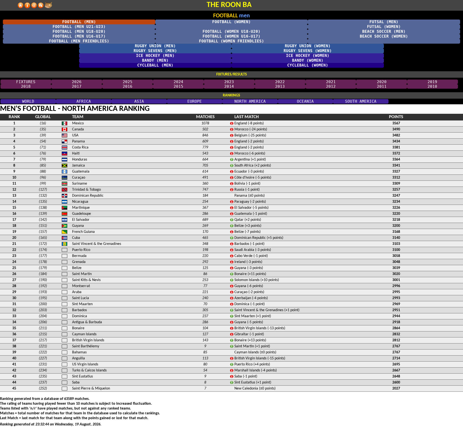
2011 (382, 86)
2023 (229, 82)
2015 (178, 86)
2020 (382, 82)
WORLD (28, 101)
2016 (127, 86)
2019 (432, 82)
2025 (127, 82)
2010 (432, 86)
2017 (77, 86)
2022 (280, 82)
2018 (26, 86)
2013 (280, 86)
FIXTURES (25, 82)
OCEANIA (305, 101)
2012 (331, 86)
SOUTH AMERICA (360, 101)
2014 (229, 86)
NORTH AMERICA (250, 101)
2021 (331, 82)
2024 (178, 82)
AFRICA (83, 101)
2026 (77, 82)
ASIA (139, 101)
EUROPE (194, 101)
